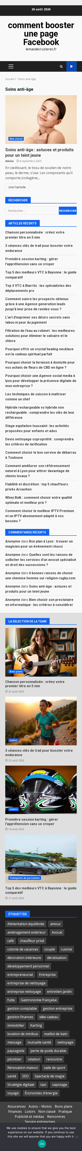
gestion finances (20, 1017)
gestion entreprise (57, 1008)
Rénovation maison (22, 1067)
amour (55, 924)
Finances (15, 1111)
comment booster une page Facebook (41, 33)
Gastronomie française (39, 1000)
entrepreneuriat (20, 974)
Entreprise (47, 974)
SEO (25, 1076)
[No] (77, 1137)
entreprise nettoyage (24, 991)
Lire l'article (17, 187)
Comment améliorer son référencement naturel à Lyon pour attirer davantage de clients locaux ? (37, 471)
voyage (13, 1093)
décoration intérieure (24, 957)
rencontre (54, 1059)
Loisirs (13, 740)
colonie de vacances (22, 949)
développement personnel (28, 966)
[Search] (61, 66)
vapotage (59, 1084)
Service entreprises (40, 1121)
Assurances (17, 1106)
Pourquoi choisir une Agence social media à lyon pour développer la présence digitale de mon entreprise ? (40, 381)
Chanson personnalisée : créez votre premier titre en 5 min (41, 652)
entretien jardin (59, 991)
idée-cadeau (48, 1017)
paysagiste (15, 1050)
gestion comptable (22, 1008)
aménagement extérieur (26, 932)
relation (34, 1059)
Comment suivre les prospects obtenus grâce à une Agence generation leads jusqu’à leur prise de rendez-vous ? (37, 304)
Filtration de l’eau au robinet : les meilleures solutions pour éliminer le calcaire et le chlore (40, 336)
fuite (11, 1000)
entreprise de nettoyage (26, 983)
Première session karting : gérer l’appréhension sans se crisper (41, 790)
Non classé (16, 138)
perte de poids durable (48, 1050)
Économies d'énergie (41, 1093)
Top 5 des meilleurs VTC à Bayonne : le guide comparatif (41, 858)
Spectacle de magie (50, 1076)
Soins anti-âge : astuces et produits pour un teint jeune (41, 119)
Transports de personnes (25, 877)
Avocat (57, 932)
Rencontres (56, 1116)
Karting (36, 1025)
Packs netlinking (71, 66)
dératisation (56, 957)
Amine (9, 161)
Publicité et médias (29, 1116)
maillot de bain (55, 1034)
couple (49, 949)
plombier (14, 1059)
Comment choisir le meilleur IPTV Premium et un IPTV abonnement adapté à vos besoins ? (39, 516)
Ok (42, 1144)
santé (11, 1076)
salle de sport (54, 1067)
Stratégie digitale (20, 1084)
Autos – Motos (40, 1106)
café (10, 940)
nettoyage (65, 1042)
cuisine (66, 949)
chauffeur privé (32, 940)
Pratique (65, 1111)
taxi (43, 1084)
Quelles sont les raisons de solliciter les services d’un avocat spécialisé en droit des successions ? (40, 560)
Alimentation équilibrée (25, 924)
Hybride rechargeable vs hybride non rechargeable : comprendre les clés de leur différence (39, 412)
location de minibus (22, 1034)
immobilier (15, 1025)
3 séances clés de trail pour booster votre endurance (41, 721)
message (14, 1042)
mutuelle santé (39, 1042)
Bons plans (16, 671)
